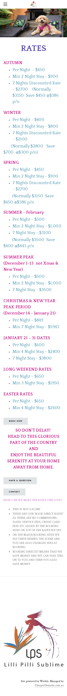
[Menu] (6, 4)
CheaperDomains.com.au (49, 685)
